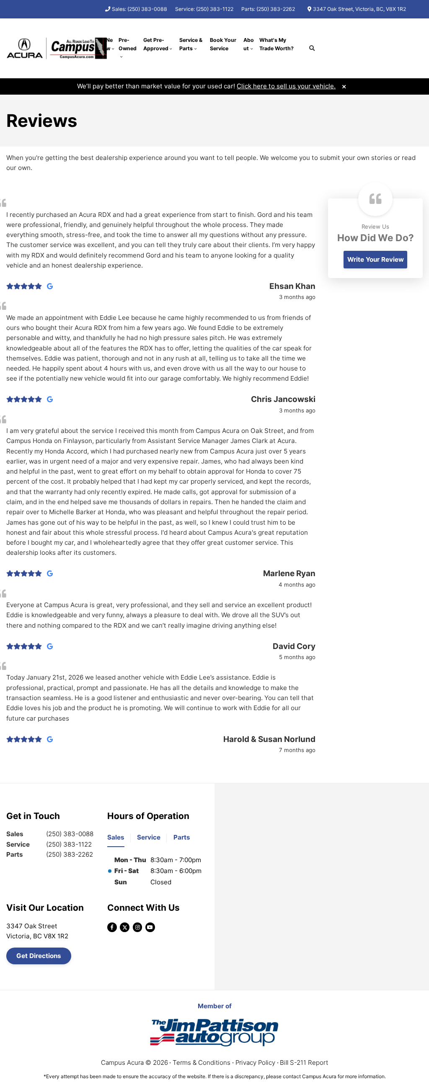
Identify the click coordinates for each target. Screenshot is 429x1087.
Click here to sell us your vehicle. (286, 86)
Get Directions (38, 956)
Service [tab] (148, 837)
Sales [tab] (115, 837)
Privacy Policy (255, 1062)
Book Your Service (223, 44)
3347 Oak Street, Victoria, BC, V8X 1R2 (359, 9)
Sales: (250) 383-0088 (139, 9)
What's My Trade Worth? (276, 44)
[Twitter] (124, 927)
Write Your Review (375, 259)
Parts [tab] (181, 837)
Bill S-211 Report (304, 1062)
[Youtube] (150, 927)
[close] (343, 85)
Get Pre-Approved (155, 44)
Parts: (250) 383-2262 (268, 9)
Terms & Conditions (201, 1062)
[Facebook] (112, 927)
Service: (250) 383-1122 (204, 9)
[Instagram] (137, 927)
